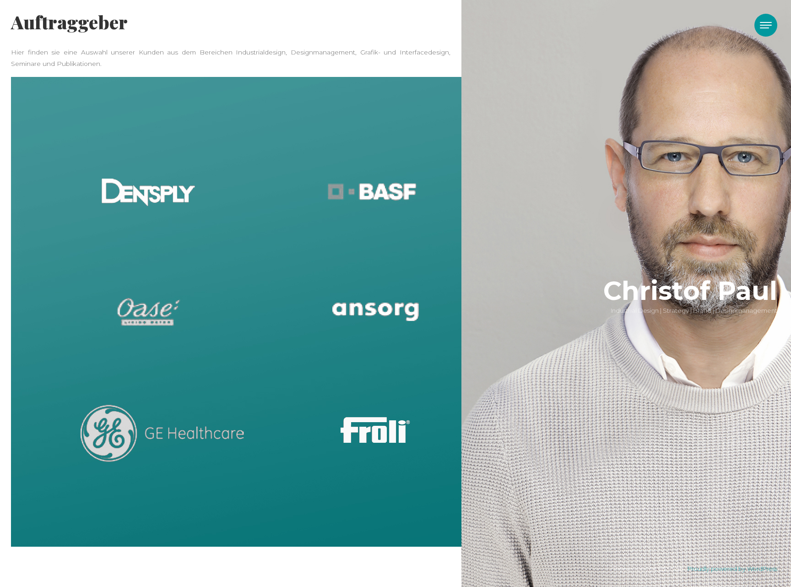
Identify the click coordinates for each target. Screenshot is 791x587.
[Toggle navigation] (765, 25)
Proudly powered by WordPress (732, 568)
